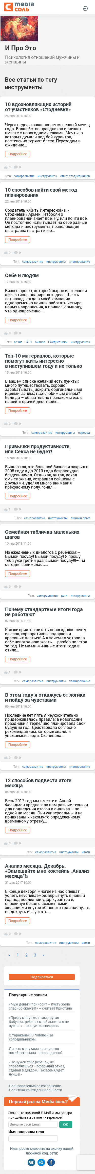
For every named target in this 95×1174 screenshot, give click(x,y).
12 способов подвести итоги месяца (38, 783)
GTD (29, 342)
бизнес (40, 342)
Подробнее (17, 154)
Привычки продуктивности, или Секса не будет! (38, 449)
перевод (84, 432)
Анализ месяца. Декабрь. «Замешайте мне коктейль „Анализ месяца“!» (47, 870)
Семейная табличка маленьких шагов (42, 534)
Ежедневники (57, 342)
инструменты (47, 176)
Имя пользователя (26, 1131)
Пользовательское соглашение (35, 1085)
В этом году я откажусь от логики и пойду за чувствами (45, 697)
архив (18, 342)
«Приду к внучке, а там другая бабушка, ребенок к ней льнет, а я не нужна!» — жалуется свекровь (39, 1021)
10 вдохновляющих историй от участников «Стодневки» (38, 107)
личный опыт (80, 518)
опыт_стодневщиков (75, 176)
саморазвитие (24, 176)
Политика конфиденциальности (35, 1089)
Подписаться (42, 977)
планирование (79, 261)
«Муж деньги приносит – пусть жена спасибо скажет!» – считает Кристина (40, 1006)
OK (65, 1124)
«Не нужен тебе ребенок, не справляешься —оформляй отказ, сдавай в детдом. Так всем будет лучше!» (37, 1068)
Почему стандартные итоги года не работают (44, 612)
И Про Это (20, 47)
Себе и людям (22, 275)
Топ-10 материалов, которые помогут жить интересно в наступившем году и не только (43, 360)
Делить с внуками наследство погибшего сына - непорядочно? (36, 1050)
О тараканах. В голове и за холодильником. (31, 1037)
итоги (86, 852)
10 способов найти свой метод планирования (41, 192)
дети (64, 595)
